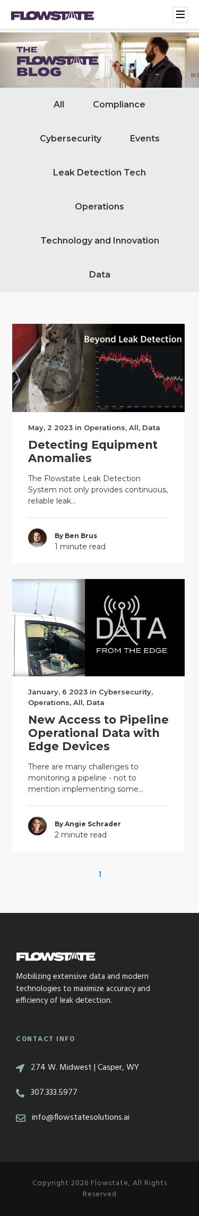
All (59, 104)
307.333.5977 (54, 1092)
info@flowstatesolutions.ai (80, 1117)
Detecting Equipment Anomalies (93, 451)
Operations (99, 207)
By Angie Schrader (88, 824)
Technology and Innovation (99, 241)
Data (99, 275)
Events (145, 138)
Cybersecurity (70, 138)
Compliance (119, 104)
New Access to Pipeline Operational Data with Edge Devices (98, 733)
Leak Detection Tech (99, 172)
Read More (98, 368)
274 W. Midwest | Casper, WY (85, 1067)
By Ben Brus (76, 536)
